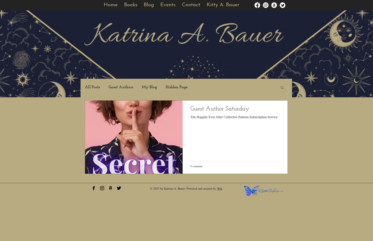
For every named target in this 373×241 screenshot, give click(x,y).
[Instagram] (266, 5)
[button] (168, 5)
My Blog (149, 87)
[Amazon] (274, 5)
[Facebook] (257, 5)
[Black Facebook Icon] (93, 188)
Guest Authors (121, 87)
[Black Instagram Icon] (102, 188)
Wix (219, 188)
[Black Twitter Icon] (119, 188)
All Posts (92, 87)
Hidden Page (177, 87)
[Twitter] (282, 5)
